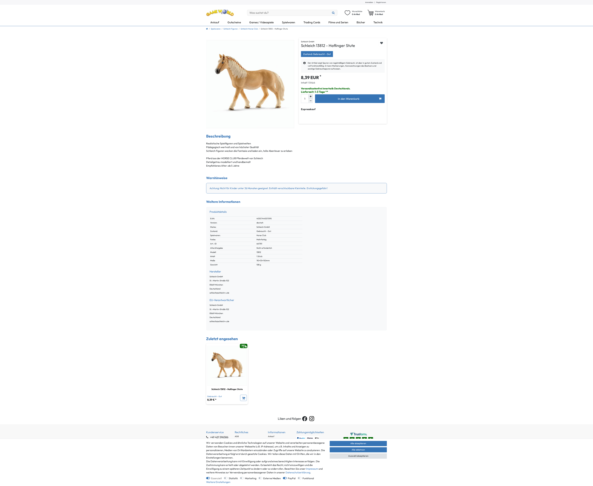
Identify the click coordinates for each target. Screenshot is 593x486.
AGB (237, 436)
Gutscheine (234, 22)
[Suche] (333, 13)
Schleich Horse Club (249, 28)
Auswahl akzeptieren (358, 456)
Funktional (308, 478)
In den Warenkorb (348, 99)
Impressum (312, 468)
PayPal (292, 478)
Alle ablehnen (358, 449)
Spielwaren (288, 22)
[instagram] (311, 418)
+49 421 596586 (218, 437)
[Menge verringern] (310, 101)
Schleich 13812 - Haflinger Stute (227, 389)
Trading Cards (311, 22)
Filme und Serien (338, 22)
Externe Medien (272, 478)
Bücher (361, 22)
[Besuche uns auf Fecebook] (304, 418)
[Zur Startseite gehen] (207, 28)
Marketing (250, 478)
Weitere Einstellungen (218, 482)
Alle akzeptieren (358, 443)
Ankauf (214, 22)
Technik (378, 22)
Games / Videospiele (261, 22)
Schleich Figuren (230, 28)
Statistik (233, 478)
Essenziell (216, 478)
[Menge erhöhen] (310, 96)
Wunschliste (381, 43)
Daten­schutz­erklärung (298, 472)
